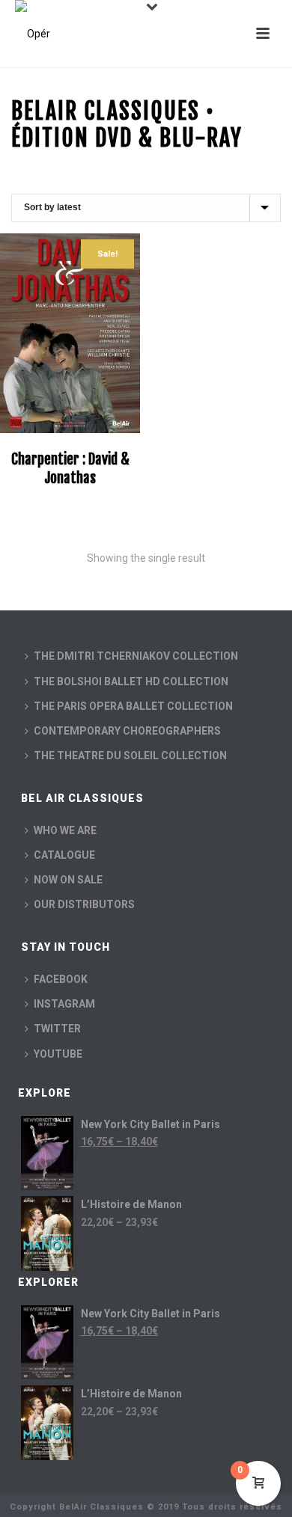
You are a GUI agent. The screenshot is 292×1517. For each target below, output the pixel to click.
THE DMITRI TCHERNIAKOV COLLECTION (136, 656)
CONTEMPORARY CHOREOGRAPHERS (127, 731)
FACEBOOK (61, 979)
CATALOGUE (64, 855)
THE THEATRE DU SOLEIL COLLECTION (130, 755)
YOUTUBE (58, 1054)
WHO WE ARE (65, 830)
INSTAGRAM (64, 1004)
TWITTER (57, 1029)
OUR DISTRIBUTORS (84, 904)
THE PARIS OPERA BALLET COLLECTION (133, 706)
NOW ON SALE (68, 880)
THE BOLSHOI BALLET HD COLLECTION (131, 681)
